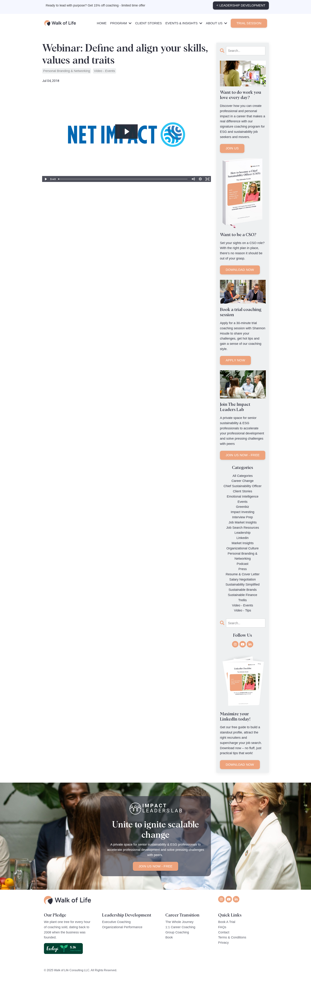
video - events (104, 71)
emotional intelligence (242, 496)
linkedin (242, 538)
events (242, 502)
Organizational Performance (122, 927)
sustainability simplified (243, 584)
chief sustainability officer (243, 486)
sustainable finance (242, 595)
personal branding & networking (66, 71)
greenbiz (242, 507)
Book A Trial (226, 922)
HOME (102, 23)
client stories (242, 491)
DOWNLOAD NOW (240, 270)
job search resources (242, 527)
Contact (223, 932)
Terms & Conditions (232, 937)
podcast (242, 564)
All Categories (243, 476)
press (242, 569)
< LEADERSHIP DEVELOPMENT (241, 5)
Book (169, 937)
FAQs (222, 927)
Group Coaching (177, 932)
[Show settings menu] (200, 179)
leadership (243, 532)
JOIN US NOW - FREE (243, 455)
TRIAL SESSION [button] (248, 23)
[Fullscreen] (207, 179)
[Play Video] (45, 179)
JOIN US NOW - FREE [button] (156, 866)
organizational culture (242, 548)
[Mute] (193, 179)
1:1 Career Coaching (180, 927)
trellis (242, 600)
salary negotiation (242, 579)
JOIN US (232, 148)
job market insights (243, 522)
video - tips (242, 610)
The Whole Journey (179, 922)
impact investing (242, 512)
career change (242, 481)
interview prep (242, 517)
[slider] (123, 179)
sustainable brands (243, 590)
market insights (243, 543)
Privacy (223, 942)
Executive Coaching (116, 922)
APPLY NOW (235, 360)
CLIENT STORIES (148, 23)
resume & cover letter (243, 574)
